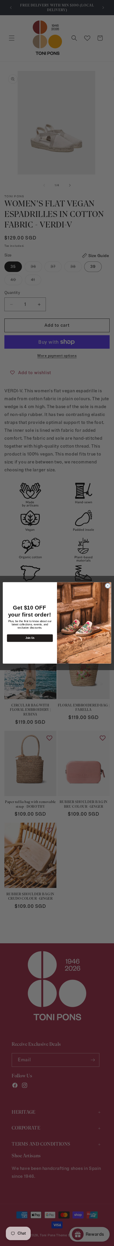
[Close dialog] (107, 585)
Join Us (29, 638)
